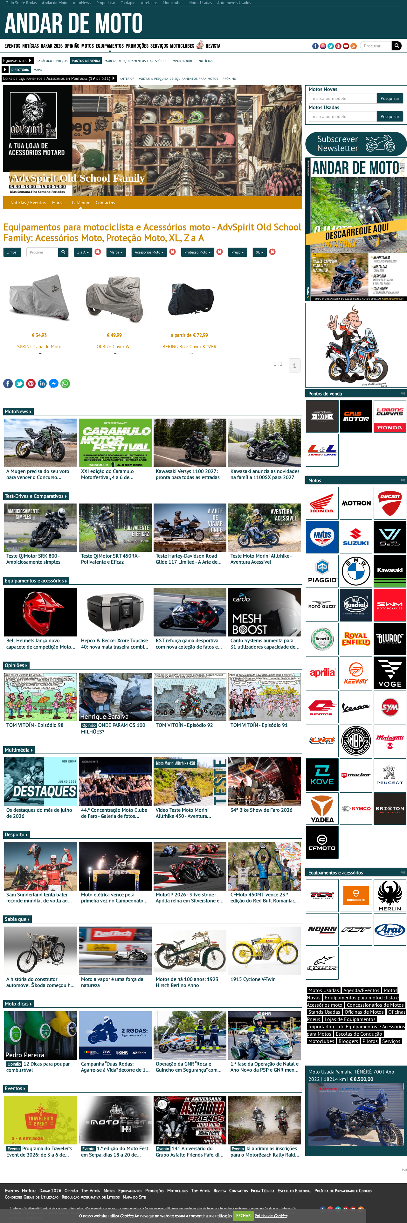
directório (20, 69)
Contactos (105, 202)
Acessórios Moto (148, 252)
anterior (127, 78)
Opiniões (14, 665)
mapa (38, 69)
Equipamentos (130, 1190)
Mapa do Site (134, 1197)
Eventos (12, 45)
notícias (205, 60)
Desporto (14, 834)
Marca (115, 252)
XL (258, 252)
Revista (213, 45)
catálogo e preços (52, 60)
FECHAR (243, 1215)
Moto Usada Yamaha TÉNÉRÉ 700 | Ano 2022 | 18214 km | (351, 1075)
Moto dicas (17, 1003)
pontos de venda (86, 60)
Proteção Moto (196, 252)
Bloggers (348, 1041)
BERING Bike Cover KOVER (189, 347)
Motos (109, 1190)
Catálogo (80, 202)
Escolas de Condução (359, 1034)
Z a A (81, 252)
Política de (271, 1215)
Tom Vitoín (90, 1190)
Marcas (59, 202)
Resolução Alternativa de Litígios (91, 1197)
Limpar (12, 252)
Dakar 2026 (52, 45)
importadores (183, 60)
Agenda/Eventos (361, 990)
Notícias (29, 1190)
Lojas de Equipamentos (350, 1019)
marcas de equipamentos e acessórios (136, 60)
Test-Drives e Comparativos (34, 496)
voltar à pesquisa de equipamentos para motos (178, 78)
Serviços (391, 1041)
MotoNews (16, 411)
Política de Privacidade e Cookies (343, 1190)
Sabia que (15, 919)
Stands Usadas (324, 1012)
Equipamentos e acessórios (34, 580)
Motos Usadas (323, 990)
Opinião (72, 45)
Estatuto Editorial (294, 1190)
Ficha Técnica (262, 1190)
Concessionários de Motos (375, 1005)
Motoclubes (182, 45)
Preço (236, 252)
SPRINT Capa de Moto (39, 347)
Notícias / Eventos (28, 202)
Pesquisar (390, 98)
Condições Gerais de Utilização (32, 1197)
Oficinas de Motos (364, 1012)
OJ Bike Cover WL (114, 347)
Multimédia (17, 750)
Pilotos (370, 1041)
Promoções (137, 45)
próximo (229, 78)
